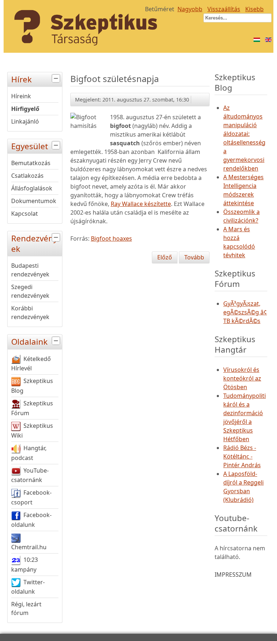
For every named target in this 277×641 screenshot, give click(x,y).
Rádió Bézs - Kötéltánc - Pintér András (242, 456)
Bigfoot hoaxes (111, 238)
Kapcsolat (24, 214)
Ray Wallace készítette (141, 204)
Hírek (21, 79)
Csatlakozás (27, 176)
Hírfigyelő (25, 109)
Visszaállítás (223, 9)
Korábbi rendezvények (30, 312)
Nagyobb (189, 9)
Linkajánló (25, 121)
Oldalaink (29, 341)
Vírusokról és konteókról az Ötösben (242, 378)
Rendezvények (34, 243)
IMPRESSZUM (233, 574)
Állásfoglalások (31, 188)
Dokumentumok (33, 201)
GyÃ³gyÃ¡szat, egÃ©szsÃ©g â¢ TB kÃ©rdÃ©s (245, 312)
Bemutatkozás (30, 163)
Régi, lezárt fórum (26, 608)
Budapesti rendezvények (30, 270)
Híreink (21, 96)
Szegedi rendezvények (30, 291)
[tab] (57, 78)
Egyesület (29, 146)
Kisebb (254, 9)
